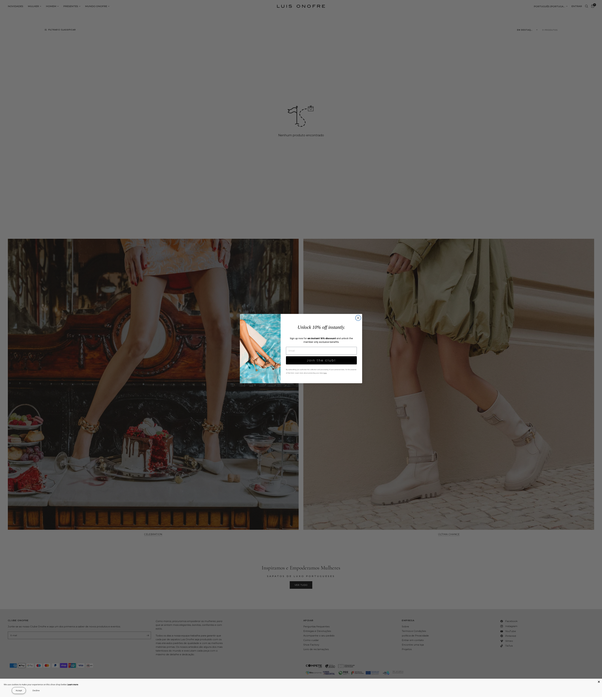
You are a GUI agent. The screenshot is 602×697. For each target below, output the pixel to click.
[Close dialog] (358, 318)
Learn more (72, 684)
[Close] (598, 681)
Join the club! (321, 360)
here (325, 373)
